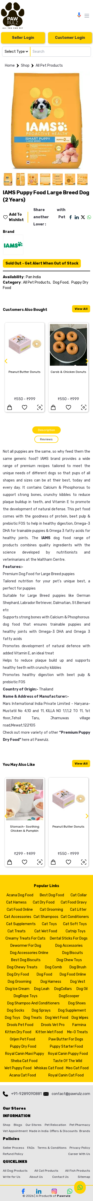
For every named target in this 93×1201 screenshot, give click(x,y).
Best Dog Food (52, 895)
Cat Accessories (17, 917)
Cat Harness (16, 902)
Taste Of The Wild (67, 1061)
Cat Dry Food (44, 902)
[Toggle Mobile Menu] (87, 16)
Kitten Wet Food (49, 1032)
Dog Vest (77, 981)
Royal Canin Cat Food (66, 1075)
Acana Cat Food (22, 1075)
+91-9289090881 (26, 1094)
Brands (84, 1131)
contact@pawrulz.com (71, 1094)
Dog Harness (51, 981)
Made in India (39, 1131)
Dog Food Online (73, 974)
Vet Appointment (15, 1131)
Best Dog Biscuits (26, 960)
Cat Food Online (20, 909)
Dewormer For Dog (25, 945)
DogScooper (69, 996)
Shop (25, 65)
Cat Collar (79, 895)
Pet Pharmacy (79, 1125)
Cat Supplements (21, 924)
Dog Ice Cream (17, 989)
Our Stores (34, 1125)
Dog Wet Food (56, 1017)
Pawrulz (41, 740)
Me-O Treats (77, 1032)
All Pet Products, (37, 282)
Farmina (79, 1025)
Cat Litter (78, 909)
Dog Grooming (19, 981)
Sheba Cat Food (24, 1061)
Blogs (18, 1125)
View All (81, 309)
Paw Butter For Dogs (66, 1039)
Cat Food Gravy (74, 902)
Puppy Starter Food (66, 1046)
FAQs (31, 1148)
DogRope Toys (25, 996)
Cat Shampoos (46, 917)
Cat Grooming (51, 909)
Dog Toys (12, 1017)
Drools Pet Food (20, 1025)
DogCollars (63, 989)
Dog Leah (41, 989)
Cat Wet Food (45, 931)
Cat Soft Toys (75, 924)
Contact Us (60, 1177)
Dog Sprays (41, 1010)
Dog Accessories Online (29, 953)
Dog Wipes (80, 1017)
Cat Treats (16, 931)
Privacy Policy (79, 1148)
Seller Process (13, 1148)
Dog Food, (61, 282)
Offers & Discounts (64, 1131)
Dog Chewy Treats (22, 967)
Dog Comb (53, 967)
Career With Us (79, 1154)
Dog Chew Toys (69, 960)
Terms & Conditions (52, 1148)
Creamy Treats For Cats (25, 938)
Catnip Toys (76, 931)
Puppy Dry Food (23, 1046)
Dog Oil (82, 989)
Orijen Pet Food (22, 1039)
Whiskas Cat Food (48, 1068)
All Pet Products (49, 65)
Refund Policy (13, 1154)
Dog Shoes (77, 1003)
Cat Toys (49, 924)
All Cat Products (46, 1170)
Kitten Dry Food (18, 1032)
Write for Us (11, 1177)
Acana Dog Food (19, 895)
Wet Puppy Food (18, 1068)
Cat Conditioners (75, 917)
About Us (36, 1177)
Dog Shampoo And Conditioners (33, 1003)
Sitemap (84, 1177)
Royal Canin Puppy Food (68, 1053)
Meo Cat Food (77, 1068)
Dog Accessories (69, 945)
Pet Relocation (55, 1125)
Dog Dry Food (18, 974)
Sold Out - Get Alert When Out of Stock (41, 263)
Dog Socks (15, 1010)
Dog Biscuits (72, 953)
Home (10, 65)
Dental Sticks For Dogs (69, 938)
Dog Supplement (72, 1010)
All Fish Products (77, 1170)
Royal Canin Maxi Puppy (24, 1053)
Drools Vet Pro (53, 1025)
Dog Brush (77, 967)
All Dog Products (15, 1170)
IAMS (45, 459)
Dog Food (44, 974)
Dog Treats (33, 1017)
